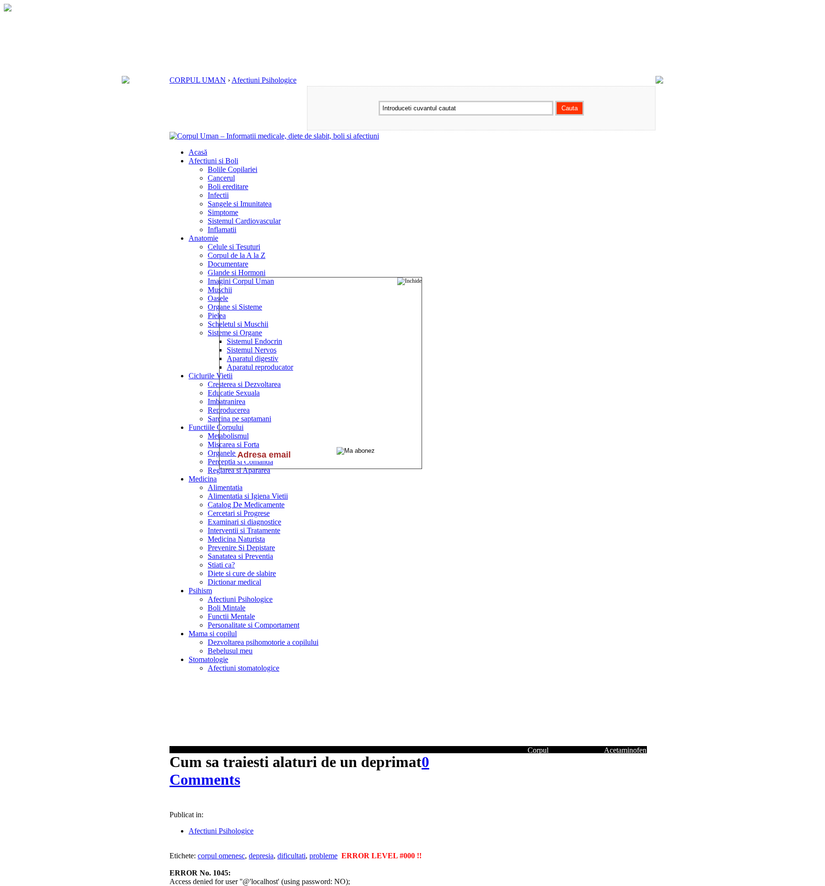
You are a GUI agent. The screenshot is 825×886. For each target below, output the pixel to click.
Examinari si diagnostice (244, 522)
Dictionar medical (234, 582)
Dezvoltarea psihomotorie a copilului (263, 642)
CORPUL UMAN (197, 80)
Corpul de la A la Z (236, 255)
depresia (261, 856)
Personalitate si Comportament (253, 625)
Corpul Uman (538, 754)
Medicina (203, 479)
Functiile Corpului (216, 427)
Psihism (200, 591)
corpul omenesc (221, 856)
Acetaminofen (625, 750)
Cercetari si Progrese (239, 513)
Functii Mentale (231, 616)
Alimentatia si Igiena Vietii (248, 496)
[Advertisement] (281, 802)
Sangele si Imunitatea (240, 204)
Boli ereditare (228, 186)
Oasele (218, 298)
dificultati (291, 856)
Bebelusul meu (230, 651)
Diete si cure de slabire (242, 573)
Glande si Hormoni (236, 272)
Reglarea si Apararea (239, 470)
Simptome (223, 212)
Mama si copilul (213, 634)
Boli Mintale (226, 608)
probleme (323, 856)
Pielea (217, 315)
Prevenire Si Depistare (241, 548)
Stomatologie (208, 659)
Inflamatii (222, 229)
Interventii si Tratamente (244, 530)
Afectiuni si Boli (213, 161)
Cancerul (221, 178)
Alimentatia (225, 487)
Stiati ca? (221, 565)
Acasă (198, 152)
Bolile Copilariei (232, 169)
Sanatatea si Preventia (240, 556)
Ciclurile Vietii (211, 376)
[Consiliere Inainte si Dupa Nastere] (7, 9)
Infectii (218, 195)
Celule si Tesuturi (234, 247)
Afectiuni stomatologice (243, 668)
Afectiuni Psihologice (264, 80)
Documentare (228, 264)
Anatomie (203, 238)
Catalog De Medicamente (246, 505)
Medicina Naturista (236, 539)
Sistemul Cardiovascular (244, 221)
